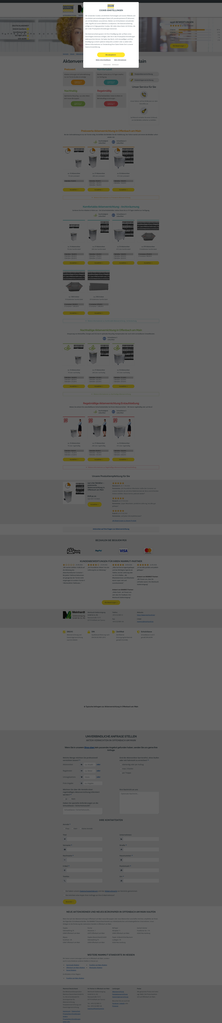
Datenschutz (107, 64)
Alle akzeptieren (110, 55)
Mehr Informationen (120, 60)
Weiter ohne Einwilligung (103, 60)
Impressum (115, 64)
